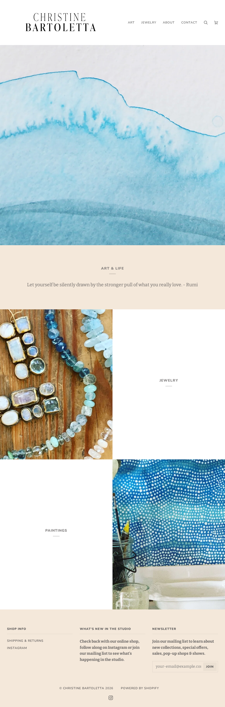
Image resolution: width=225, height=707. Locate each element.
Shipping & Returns (25, 641)
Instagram (17, 648)
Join (210, 667)
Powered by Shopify (140, 688)
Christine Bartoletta (83, 688)
